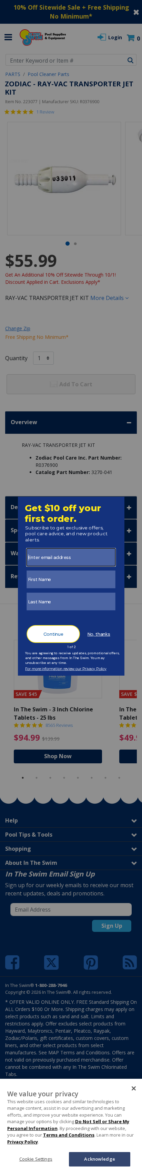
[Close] (133, 1088)
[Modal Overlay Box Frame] (71, 586)
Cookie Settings (35, 1159)
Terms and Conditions (68, 1135)
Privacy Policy (22, 1142)
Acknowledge (99, 1159)
